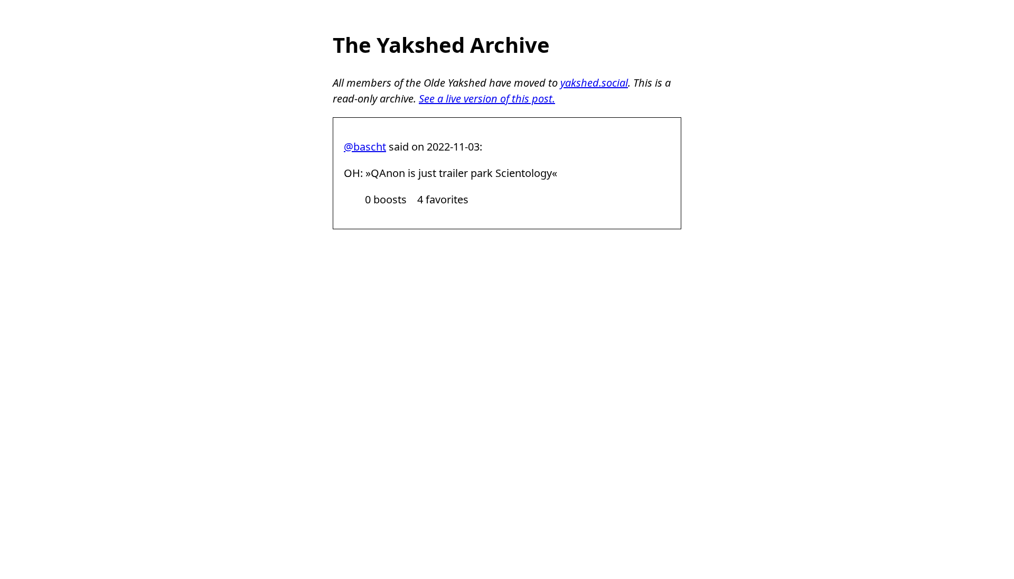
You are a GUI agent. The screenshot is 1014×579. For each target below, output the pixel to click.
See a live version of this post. (487, 98)
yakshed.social (594, 83)
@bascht (365, 146)
